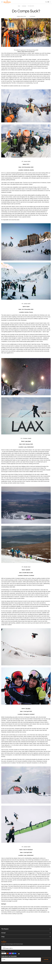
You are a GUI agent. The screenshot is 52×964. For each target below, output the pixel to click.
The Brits (27, 708)
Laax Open (28, 441)
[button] (2, 2)
